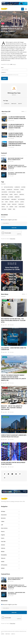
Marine (9, 204)
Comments (3, 72)
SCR (7, 206)
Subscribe (22, 9)
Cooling (22, 189)
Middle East (14, 204)
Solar (16, 206)
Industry (20, 103)
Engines (11, 194)
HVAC (2, 201)
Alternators (17, 187)
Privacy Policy (12, 238)
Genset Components (5, 199)
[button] (26, 9)
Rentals (3, 206)
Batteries (23, 187)
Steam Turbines (22, 206)
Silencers (11, 206)
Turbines (9, 209)
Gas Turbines (10, 196)
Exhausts (16, 194)
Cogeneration (6, 103)
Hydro (6, 201)
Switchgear (4, 209)
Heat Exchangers (21, 199)
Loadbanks (4, 204)
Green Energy (13, 199)
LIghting (22, 201)
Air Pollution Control (8, 187)
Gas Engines (4, 196)
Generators (17, 196)
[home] (4, 9)
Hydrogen (11, 201)
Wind (14, 209)
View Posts (14, 94)
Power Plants (13, 103)
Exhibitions (22, 194)
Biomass (3, 189)
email (2, 67)
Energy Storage (5, 194)
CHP (3, 23)
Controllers (16, 189)
